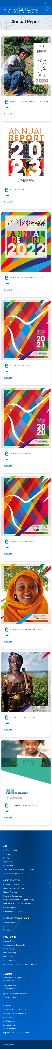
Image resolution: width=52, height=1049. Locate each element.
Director (6, 857)
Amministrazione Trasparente (15, 1009)
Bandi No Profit (9, 1028)
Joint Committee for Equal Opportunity (18, 869)
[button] (5, 3)
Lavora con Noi (9, 1024)
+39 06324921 (9, 997)
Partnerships (8, 865)
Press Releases (9, 922)
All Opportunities (10, 1021)
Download (26, 114)
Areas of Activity (11, 880)
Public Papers (8, 948)
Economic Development (12, 895)
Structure (7, 854)
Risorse (7, 1005)
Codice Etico (8, 1017)
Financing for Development (14, 888)
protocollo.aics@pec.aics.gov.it (15, 993)
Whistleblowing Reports (13, 873)
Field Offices (8, 861)
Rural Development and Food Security (18, 899)
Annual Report (9, 941)
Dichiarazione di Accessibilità (14, 1013)
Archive (6, 926)
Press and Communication (16, 918)
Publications (9, 936)
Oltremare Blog (9, 952)
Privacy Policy (8, 1044)
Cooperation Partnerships (13, 884)
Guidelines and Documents (14, 944)
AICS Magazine (9, 960)
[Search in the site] (46, 10)
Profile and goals (10, 850)
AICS (5, 846)
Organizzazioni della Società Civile (16, 1032)
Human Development (12, 892)
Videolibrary (8, 930)
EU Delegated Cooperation (14, 911)
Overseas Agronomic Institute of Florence (20, 964)
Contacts (7, 974)
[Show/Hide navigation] (4, 10)
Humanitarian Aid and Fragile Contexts (18, 903)
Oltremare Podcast (11, 956)
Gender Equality (9, 907)
